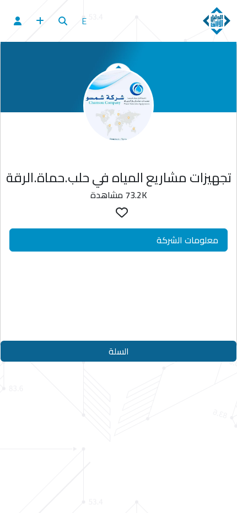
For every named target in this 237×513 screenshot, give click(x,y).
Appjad (143, 325)
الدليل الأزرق (123, 303)
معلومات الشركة (187, 240)
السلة (119, 351)
